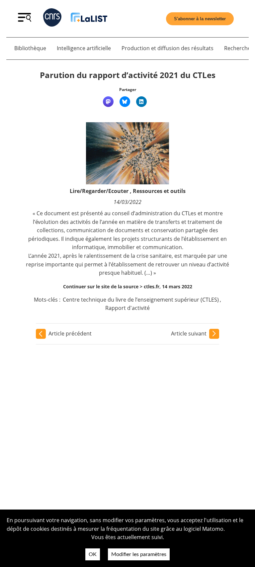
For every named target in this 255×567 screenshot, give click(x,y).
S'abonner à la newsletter (200, 18)
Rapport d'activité (127, 308)
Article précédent (70, 333)
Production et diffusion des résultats (167, 48)
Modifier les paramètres (138, 554)
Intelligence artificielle (84, 48)
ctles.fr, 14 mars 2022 (168, 286)
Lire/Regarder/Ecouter (99, 191)
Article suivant (189, 333)
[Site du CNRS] (52, 18)
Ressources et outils (159, 191)
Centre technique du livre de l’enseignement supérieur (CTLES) (141, 299)
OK (93, 554)
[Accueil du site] (89, 18)
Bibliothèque (30, 48)
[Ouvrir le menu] (25, 20)
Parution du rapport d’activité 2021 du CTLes (127, 74)
